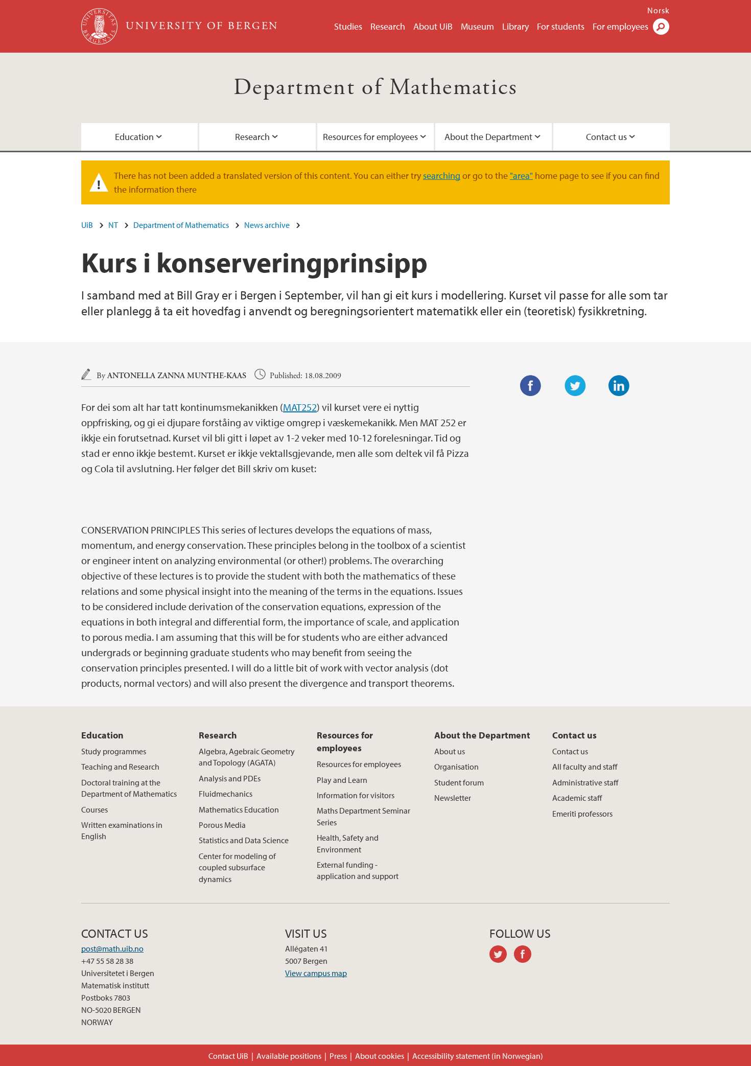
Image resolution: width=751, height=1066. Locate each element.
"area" (521, 175)
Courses (94, 809)
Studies (348, 26)
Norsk (658, 10)
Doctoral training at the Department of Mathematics (129, 788)
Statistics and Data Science (244, 840)
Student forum (459, 782)
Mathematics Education (239, 809)
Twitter (575, 386)
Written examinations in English (121, 830)
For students (560, 26)
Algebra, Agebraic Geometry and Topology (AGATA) (247, 757)
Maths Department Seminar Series (363, 816)
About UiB (433, 26)
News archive (267, 225)
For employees (620, 26)
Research (387, 26)
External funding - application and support (357, 870)
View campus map (316, 973)
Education (134, 137)
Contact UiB (228, 1056)
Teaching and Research (120, 766)
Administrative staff (585, 782)
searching (441, 175)
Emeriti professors (582, 813)
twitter (501, 955)
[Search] (661, 26)
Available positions (288, 1056)
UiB (87, 225)
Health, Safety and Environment (348, 843)
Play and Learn (342, 780)
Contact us (606, 137)
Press (338, 1056)
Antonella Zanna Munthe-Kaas (176, 375)
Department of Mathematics (375, 87)
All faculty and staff (584, 766)
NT (113, 225)
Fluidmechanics (225, 794)
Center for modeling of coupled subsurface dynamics (237, 867)
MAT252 (300, 407)
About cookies (379, 1056)
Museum (477, 26)
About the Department (488, 137)
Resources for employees (370, 137)
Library (515, 26)
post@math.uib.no (112, 948)
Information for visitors (355, 795)
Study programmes (113, 751)
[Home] (100, 26)
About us (449, 751)
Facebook (531, 386)
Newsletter (452, 798)
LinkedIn (619, 386)
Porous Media (222, 825)
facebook (526, 955)
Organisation (456, 766)
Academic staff (577, 798)
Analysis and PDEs (230, 778)
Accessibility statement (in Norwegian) (477, 1056)
